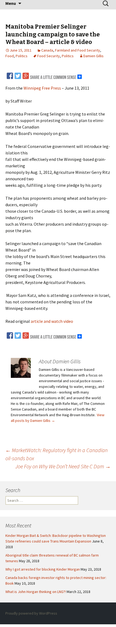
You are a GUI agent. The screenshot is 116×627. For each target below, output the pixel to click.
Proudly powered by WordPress (31, 613)
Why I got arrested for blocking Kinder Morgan (42, 569)
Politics (22, 55)
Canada (47, 50)
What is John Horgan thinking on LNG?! (35, 591)
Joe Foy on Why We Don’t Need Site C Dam (63, 466)
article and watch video (52, 321)
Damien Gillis (93, 55)
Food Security (48, 55)
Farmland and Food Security (77, 50)
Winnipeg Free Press (42, 88)
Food (9, 55)
